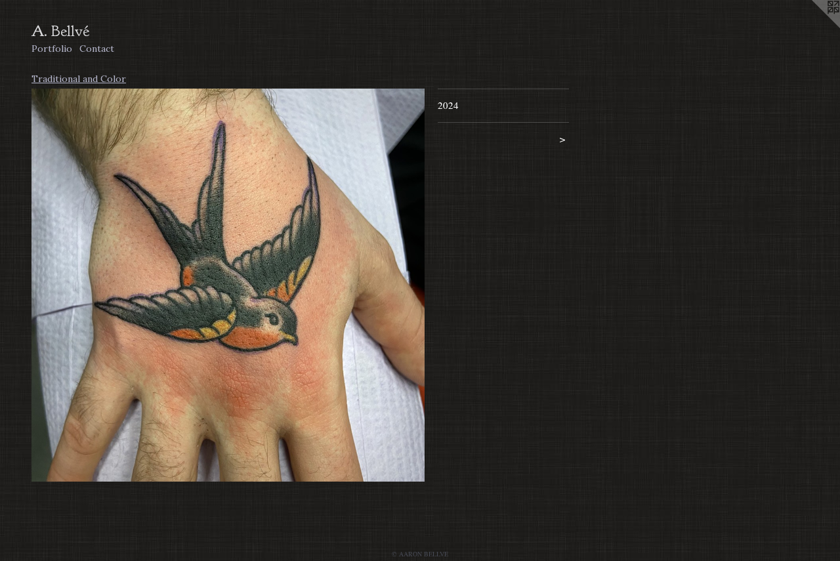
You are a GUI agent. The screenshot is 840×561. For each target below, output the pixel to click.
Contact (96, 48)
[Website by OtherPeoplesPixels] (814, 26)
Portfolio (52, 48)
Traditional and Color (79, 79)
